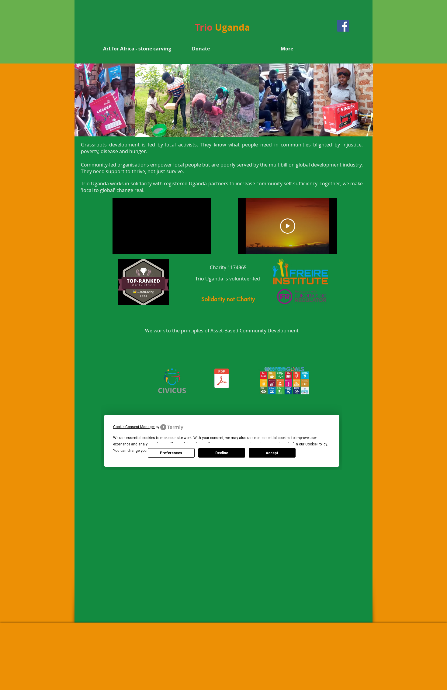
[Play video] (287, 226)
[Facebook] (343, 26)
